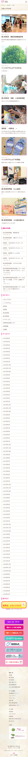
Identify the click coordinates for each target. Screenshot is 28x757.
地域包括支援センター (9, 323)
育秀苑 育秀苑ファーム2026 (11, 253)
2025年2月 (6, 398)
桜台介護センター (13, 682)
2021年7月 (6, 541)
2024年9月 (6, 415)
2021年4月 (6, 551)
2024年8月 (6, 418)
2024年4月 (6, 431)
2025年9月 (6, 375)
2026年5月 (6, 348)
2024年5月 (6, 428)
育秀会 (5, 306)
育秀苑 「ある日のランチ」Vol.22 (13, 243)
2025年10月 (7, 371)
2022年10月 (7, 491)
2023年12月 (7, 444)
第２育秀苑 (11, 677)
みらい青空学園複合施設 (14, 687)
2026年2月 (6, 358)
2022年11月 (7, 488)
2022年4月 (6, 511)
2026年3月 (6, 355)
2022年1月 (6, 521)
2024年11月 (7, 408)
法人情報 (11, 709)
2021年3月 (6, 554)
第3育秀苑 (6, 316)
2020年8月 (6, 577)
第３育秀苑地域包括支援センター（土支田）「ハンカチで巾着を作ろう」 (14, 288)
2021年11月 (7, 527)
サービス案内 (12, 691)
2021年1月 (6, 561)
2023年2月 (6, 478)
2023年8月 (6, 458)
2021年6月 (6, 544)
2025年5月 (6, 388)
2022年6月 (6, 504)
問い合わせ (11, 721)
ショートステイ (12, 695)
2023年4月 (6, 471)
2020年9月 (6, 574)
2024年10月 (7, 411)
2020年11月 (7, 567)
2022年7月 (6, 501)
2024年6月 (6, 424)
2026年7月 (6, 341)
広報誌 (5, 329)
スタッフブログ (7, 299)
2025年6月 (6, 385)
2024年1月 (6, 441)
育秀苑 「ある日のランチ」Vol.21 (13, 248)
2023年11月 (7, 448)
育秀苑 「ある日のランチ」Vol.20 (13, 258)
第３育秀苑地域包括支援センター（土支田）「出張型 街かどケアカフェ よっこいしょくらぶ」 (14, 270)
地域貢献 (11, 711)
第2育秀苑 (6, 313)
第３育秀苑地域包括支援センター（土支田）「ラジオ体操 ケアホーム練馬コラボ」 (14, 279)
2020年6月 (6, 584)
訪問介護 (11, 700)
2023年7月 (6, 461)
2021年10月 (7, 531)
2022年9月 (6, 494)
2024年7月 (6, 421)
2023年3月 (6, 474)
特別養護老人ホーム (13, 693)
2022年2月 (6, 517)
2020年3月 (6, 594)
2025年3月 (6, 395)
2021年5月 (6, 547)
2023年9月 (6, 454)
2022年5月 (6, 508)
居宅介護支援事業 (13, 702)
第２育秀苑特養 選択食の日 (11, 232)
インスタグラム (7, 303)
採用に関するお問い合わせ (15, 718)
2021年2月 (6, 557)
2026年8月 (6, 338)
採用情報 (5, 326)
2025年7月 (6, 381)
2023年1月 (6, 481)
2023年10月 (7, 451)
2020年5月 (6, 587)
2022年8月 (6, 498)
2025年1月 (6, 401)
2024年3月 (6, 434)
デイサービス (6, 319)
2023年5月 (6, 468)
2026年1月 (6, 361)
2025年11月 (7, 368)
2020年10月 (7, 571)
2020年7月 (6, 581)
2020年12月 (7, 564)
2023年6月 (6, 464)
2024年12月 (7, 405)
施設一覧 (11, 672)
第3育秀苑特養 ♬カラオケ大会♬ (12, 263)
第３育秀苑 (11, 679)
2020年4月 (6, 591)
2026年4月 (6, 351)
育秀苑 (5, 309)
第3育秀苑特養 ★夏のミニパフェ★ (13, 238)
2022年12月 (7, 484)
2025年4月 (6, 391)
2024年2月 (6, 438)
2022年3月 (6, 514)
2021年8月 (6, 537)
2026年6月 (6, 345)
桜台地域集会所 (12, 684)
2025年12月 (7, 365)
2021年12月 (7, 524)
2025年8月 (6, 378)
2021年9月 (6, 534)
